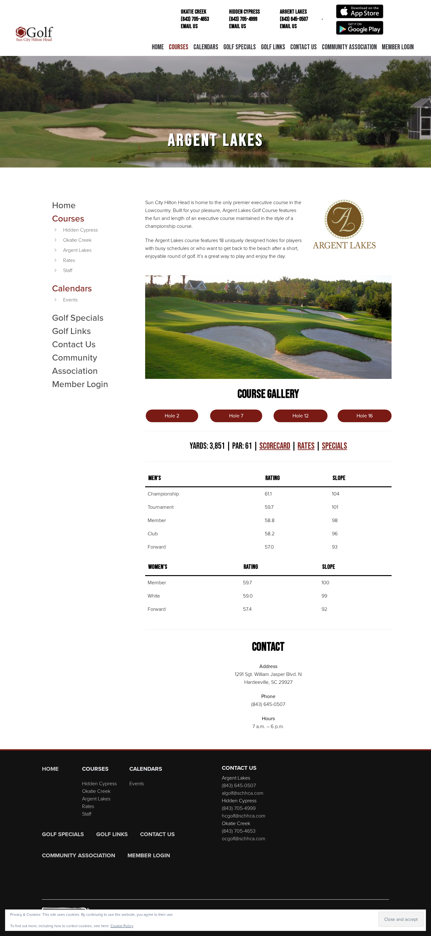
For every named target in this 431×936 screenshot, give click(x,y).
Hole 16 (365, 415)
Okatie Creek (77, 240)
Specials (334, 446)
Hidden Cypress (80, 230)
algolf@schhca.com (242, 793)
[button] (178, 47)
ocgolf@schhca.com (243, 838)
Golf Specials (77, 317)
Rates (69, 260)
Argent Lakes (77, 250)
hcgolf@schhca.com (243, 815)
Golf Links (71, 331)
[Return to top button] (422, 742)
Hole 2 (172, 415)
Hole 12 (300, 415)
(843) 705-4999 (239, 808)
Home (64, 205)
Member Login (80, 384)
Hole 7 (236, 415)
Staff (67, 270)
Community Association (75, 364)
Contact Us (74, 344)
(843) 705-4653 (239, 831)
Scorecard (274, 446)
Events (70, 299)
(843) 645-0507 (239, 785)
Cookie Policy (121, 926)
